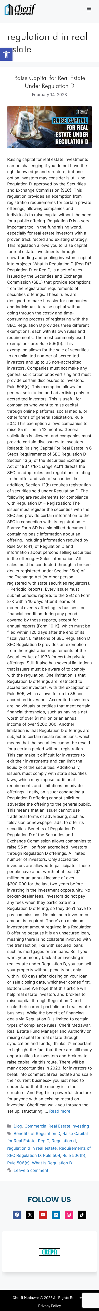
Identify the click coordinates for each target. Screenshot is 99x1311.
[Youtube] (43, 1215)
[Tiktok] (82, 1215)
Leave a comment (31, 1170)
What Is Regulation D (52, 1163)
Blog (18, 1126)
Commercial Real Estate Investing (57, 1126)
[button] (6, 54)
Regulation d (64, 1140)
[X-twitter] (30, 1215)
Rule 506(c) (18, 1163)
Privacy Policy (49, 1305)
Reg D (43, 1140)
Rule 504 (51, 1155)
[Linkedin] (56, 1215)
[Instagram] (69, 1215)
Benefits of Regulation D (37, 1133)
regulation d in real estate (32, 1148)
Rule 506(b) (73, 1155)
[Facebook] (17, 1215)
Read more (59, 1111)
